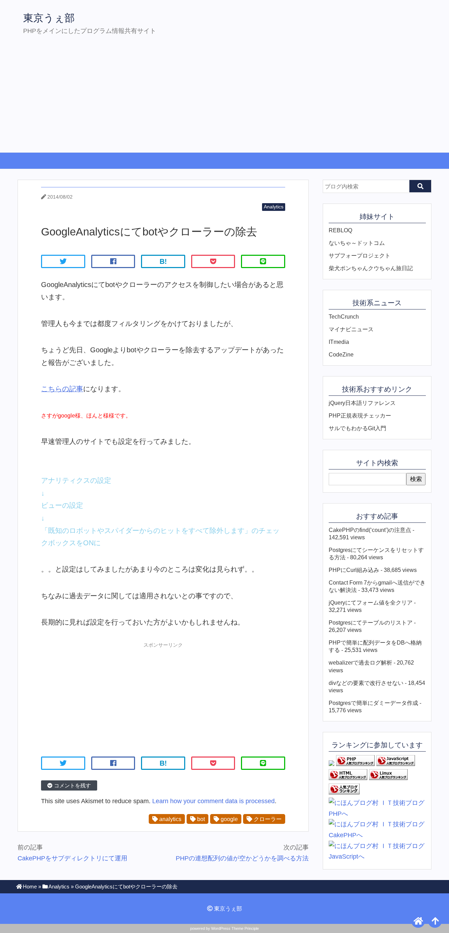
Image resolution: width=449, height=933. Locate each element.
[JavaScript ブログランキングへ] (395, 763)
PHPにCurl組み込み (354, 570)
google (228, 819)
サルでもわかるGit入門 (357, 428)
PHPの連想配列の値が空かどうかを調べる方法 (242, 858)
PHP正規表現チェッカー (360, 415)
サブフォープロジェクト (359, 255)
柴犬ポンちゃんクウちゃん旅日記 (371, 268)
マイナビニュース (351, 329)
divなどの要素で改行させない (366, 683)
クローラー (267, 819)
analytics (169, 819)
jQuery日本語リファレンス (362, 403)
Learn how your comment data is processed (213, 801)
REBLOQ (340, 230)
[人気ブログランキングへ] (344, 792)
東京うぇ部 (49, 18)
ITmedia (339, 342)
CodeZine (341, 354)
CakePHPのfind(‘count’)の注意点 (370, 530)
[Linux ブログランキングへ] (388, 777)
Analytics (273, 206)
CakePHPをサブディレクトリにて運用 (72, 858)
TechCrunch (344, 316)
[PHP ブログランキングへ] (355, 763)
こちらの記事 (62, 389)
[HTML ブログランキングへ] (348, 777)
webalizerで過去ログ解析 (360, 662)
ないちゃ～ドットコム (357, 243)
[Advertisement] (224, 100)
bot (200, 819)
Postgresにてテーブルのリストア (371, 622)
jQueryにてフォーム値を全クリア (371, 602)
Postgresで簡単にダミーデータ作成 (373, 703)
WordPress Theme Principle (235, 928)
